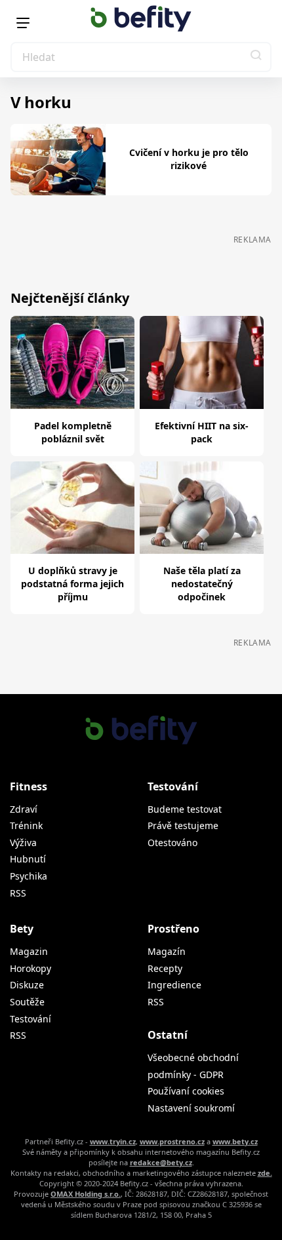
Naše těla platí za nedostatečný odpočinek (202, 583)
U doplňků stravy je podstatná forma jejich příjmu (72, 583)
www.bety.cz (235, 1141)
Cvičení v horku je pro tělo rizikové (189, 159)
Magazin (29, 951)
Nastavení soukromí (191, 1108)
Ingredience (174, 984)
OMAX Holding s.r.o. (85, 1194)
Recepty (165, 968)
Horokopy (30, 968)
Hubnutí (28, 859)
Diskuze (27, 984)
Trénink (26, 825)
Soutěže (27, 1002)
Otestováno (172, 842)
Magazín (167, 951)
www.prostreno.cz (172, 1141)
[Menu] (23, 23)
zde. (265, 1173)
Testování (30, 1019)
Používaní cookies (186, 1091)
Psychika (28, 876)
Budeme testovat (185, 809)
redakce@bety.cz (161, 1162)
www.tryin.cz (113, 1141)
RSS (18, 893)
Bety (21, 928)
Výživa (23, 842)
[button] (256, 57)
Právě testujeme (183, 825)
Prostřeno (173, 928)
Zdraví (23, 809)
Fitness (28, 786)
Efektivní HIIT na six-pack (202, 432)
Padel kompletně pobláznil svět (72, 432)
